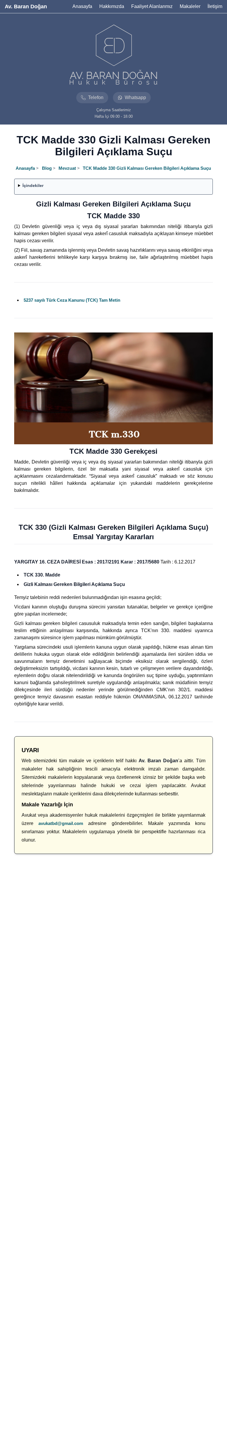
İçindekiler (32, 185)
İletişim (214, 6)
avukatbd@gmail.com (60, 823)
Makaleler (190, 6)
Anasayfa (82, 6)
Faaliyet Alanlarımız (152, 6)
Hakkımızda (111, 6)
